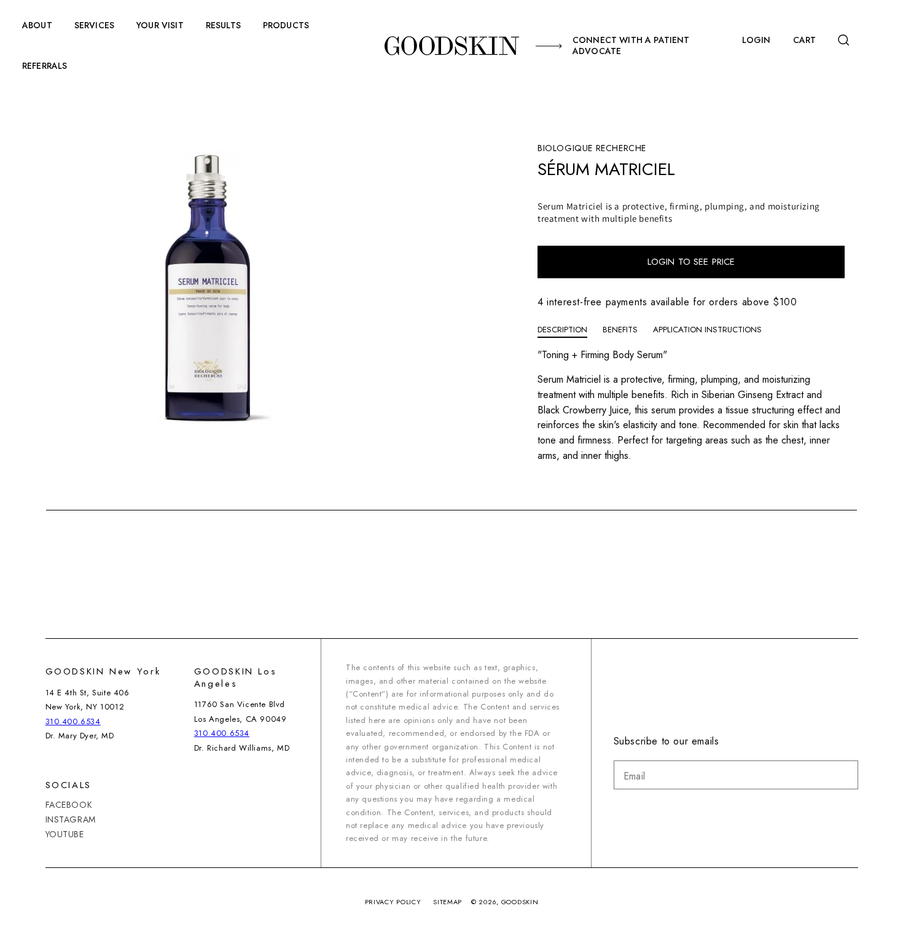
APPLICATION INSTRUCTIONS (707, 329)
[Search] (847, 40)
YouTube (64, 834)
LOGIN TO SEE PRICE (691, 261)
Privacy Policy (393, 902)
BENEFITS (620, 329)
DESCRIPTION (562, 329)
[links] (451, 45)
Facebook (69, 805)
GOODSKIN (520, 902)
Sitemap (447, 902)
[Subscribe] (844, 774)
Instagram (70, 819)
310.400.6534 (73, 721)
